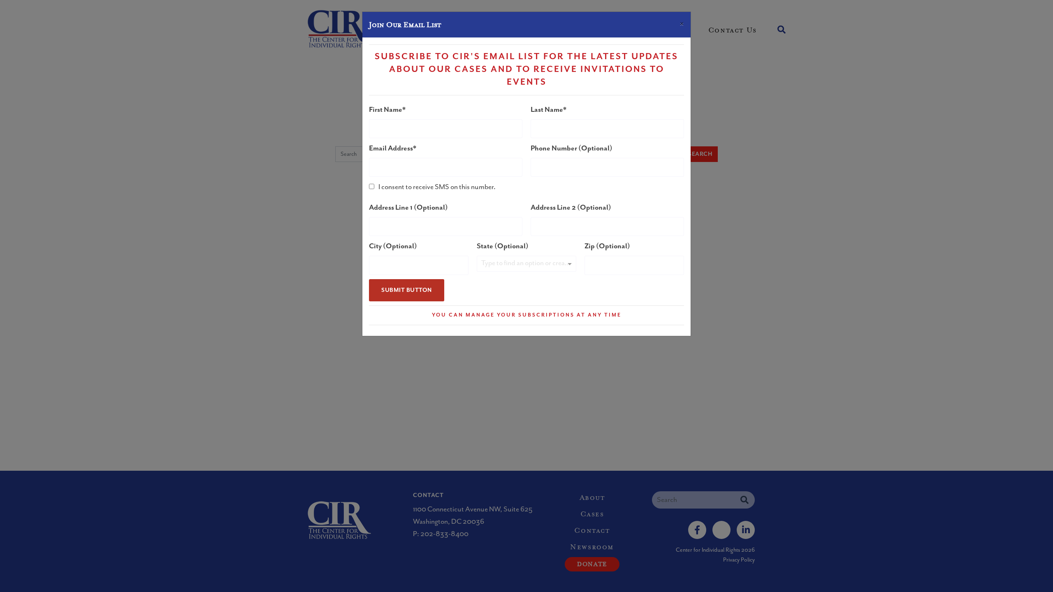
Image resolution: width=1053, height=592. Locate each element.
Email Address (391, 148)
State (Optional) (503, 246)
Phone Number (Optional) (571, 148)
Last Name (547, 110)
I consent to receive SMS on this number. (437, 187)
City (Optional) (393, 246)
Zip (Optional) (607, 246)
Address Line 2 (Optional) (571, 208)
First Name (385, 110)
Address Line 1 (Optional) (408, 208)
